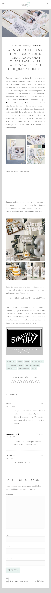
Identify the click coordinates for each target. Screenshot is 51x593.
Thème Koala (24, 368)
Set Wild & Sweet (32, 365)
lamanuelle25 (12, 434)
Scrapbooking (37, 361)
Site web (9, 559)
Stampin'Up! (11, 368)
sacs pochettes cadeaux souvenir (32, 103)
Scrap (27, 361)
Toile (34, 368)
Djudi (14, 46)
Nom (7, 535)
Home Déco (11, 361)
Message (9, 494)
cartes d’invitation (20, 100)
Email (8, 547)
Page (20, 361)
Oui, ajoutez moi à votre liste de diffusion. (27, 581)
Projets (38, 46)
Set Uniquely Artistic (15, 365)
